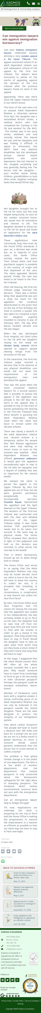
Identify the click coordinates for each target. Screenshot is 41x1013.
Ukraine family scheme (16, 345)
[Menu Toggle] (38, 3)
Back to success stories (19, 868)
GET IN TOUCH (6, 857)
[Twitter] (7, 980)
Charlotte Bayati (12, 502)
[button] (2, 851)
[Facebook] (3, 980)
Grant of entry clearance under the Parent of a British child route (24, 875)
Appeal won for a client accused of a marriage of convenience (24, 903)
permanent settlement (25, 458)
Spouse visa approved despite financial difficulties (23, 889)
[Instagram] (17, 980)
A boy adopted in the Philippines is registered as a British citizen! (24, 918)
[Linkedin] (12, 980)
